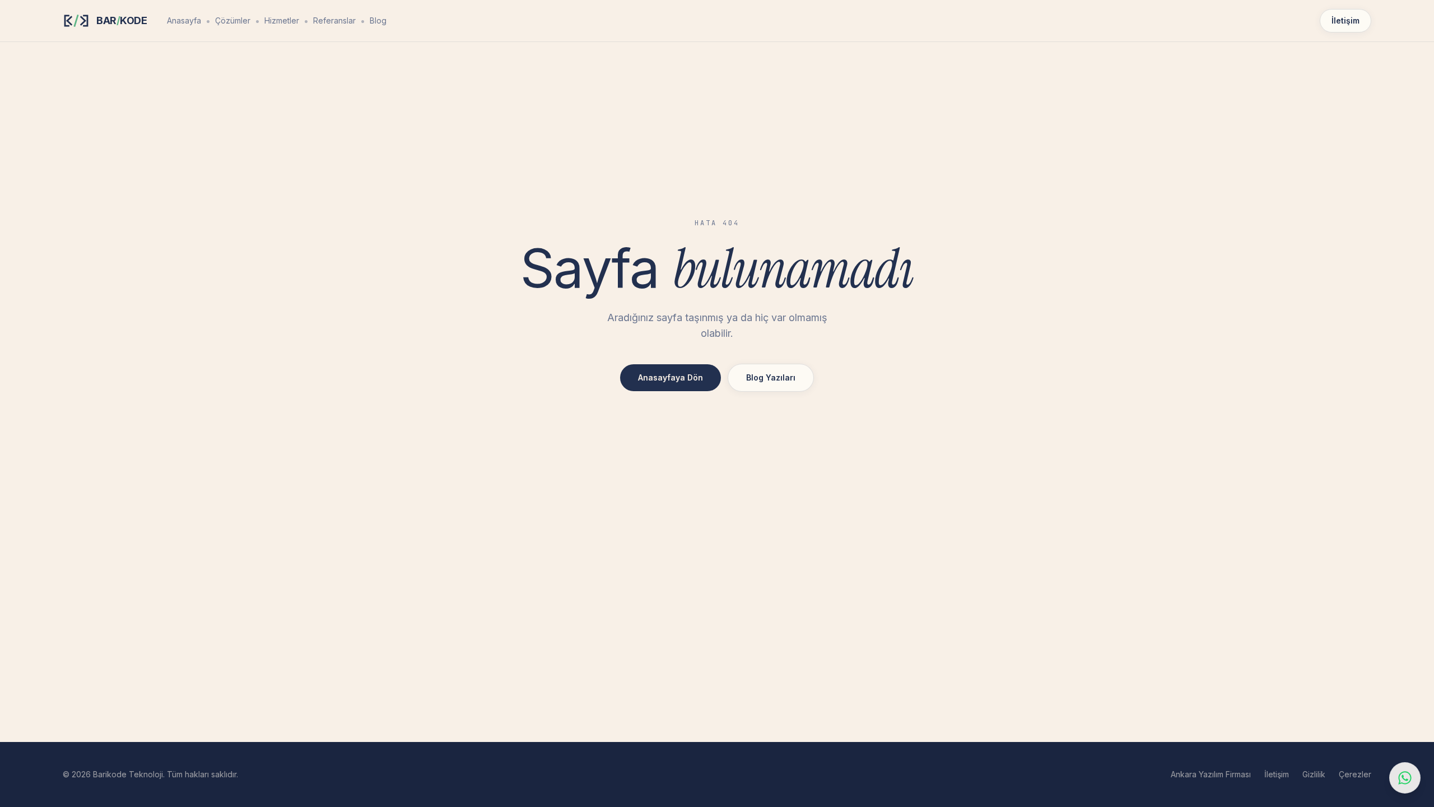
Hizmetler (281, 20)
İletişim (1345, 20)
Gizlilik (1313, 774)
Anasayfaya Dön (670, 377)
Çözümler (232, 20)
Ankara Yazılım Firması (1211, 774)
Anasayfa (184, 20)
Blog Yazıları (770, 377)
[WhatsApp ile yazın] (1405, 778)
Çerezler (1355, 774)
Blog (378, 20)
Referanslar (334, 20)
